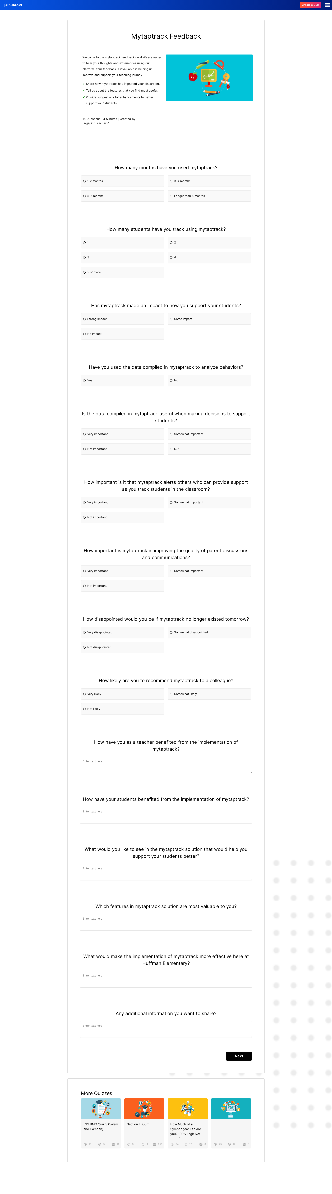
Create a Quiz (310, 4)
